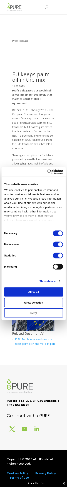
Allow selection (33, 302)
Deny (33, 312)
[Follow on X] (12, 429)
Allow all (33, 292)
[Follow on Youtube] (24, 429)
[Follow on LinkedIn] (36, 429)
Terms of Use (19, 478)
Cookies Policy (17, 473)
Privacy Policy (45, 473)
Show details (47, 281)
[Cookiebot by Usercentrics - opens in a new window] (48, 171)
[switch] (58, 244)
